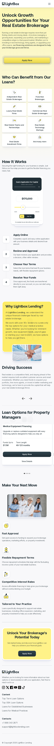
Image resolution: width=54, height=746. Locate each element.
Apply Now (27, 60)
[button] (49, 4)
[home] (10, 4)
